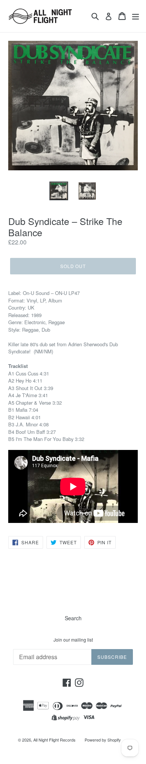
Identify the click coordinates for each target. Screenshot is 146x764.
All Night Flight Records (54, 740)
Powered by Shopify (103, 740)
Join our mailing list (73, 639)
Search (73, 618)
